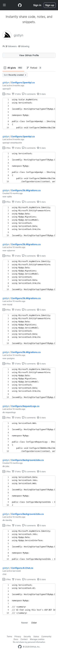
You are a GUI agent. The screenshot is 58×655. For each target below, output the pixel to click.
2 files (8, 94)
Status (36, 636)
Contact (24, 639)
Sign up (49, 5)
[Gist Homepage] (20, 5)
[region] (29, 113)
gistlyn (5, 82)
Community (46, 636)
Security (27, 636)
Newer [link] (24, 622)
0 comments (30, 94)
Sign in (37, 5)
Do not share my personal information (29, 642)
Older (34, 622)
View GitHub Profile (29, 55)
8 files (8, 202)
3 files (8, 525)
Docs (16, 639)
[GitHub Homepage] (20, 647)
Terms (9, 636)
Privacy (18, 636)
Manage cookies (37, 639)
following (23, 46)
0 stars (42, 94)
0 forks (17, 94)
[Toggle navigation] (4, 5)
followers (11, 46)
